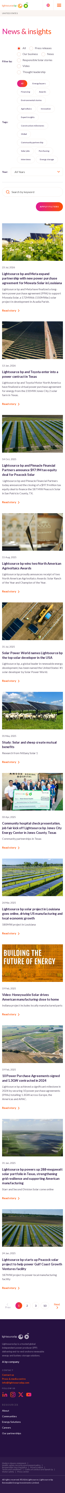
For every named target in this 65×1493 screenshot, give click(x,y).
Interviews (26, 159)
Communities (9, 1416)
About (5, 1410)
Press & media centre (14, 1379)
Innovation (46, 108)
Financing (25, 91)
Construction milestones (32, 125)
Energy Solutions (11, 1421)
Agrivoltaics (26, 108)
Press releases (43, 48)
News (50, 54)
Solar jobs (25, 151)
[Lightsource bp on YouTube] (29, 1394)
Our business (30, 54)
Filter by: (7, 61)
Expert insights (28, 117)
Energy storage (47, 159)
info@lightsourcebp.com (15, 1382)
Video (26, 65)
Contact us (8, 1375)
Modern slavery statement (14, 1463)
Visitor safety (8, 1472)
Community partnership (32, 142)
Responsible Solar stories (37, 60)
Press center (23, 1472)
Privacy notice (36, 1467)
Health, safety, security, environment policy (21, 1465)
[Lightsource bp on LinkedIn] (5, 1394)
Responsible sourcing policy (14, 1467)
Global (24, 134)
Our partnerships (11, 1433)
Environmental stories (31, 100)
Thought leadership (34, 72)
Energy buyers (39, 83)
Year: (5, 172)
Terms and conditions (11, 1469)
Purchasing (44, 151)
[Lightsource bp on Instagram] (13, 1394)
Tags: (5, 122)
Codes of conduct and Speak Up (39, 1469)
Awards (42, 91)
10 (44, 1305)
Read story (9, 310)
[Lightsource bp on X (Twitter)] (21, 1394)
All (24, 48)
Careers (6, 1427)
